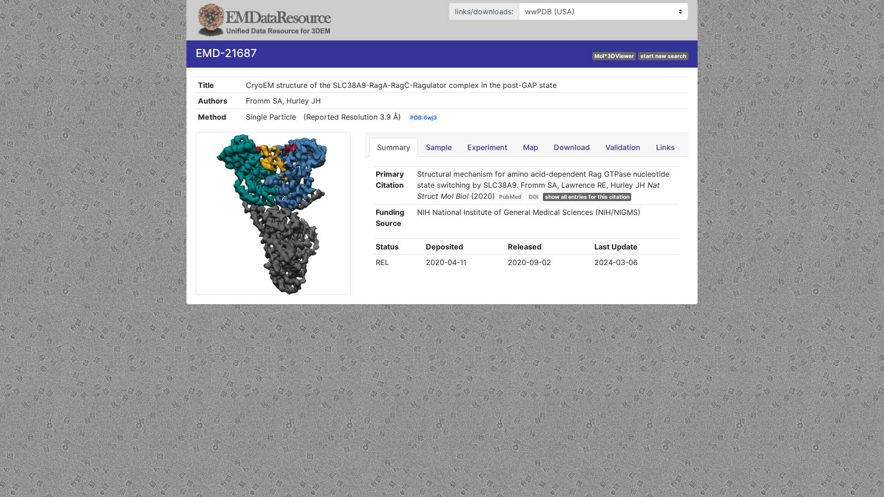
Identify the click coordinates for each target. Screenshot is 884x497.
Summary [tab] (393, 147)
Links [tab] (665, 147)
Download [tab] (572, 147)
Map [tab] (530, 147)
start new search (663, 55)
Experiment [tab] (487, 147)
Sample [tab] (439, 147)
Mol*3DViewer (614, 55)
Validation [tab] (622, 147)
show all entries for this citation (587, 196)
